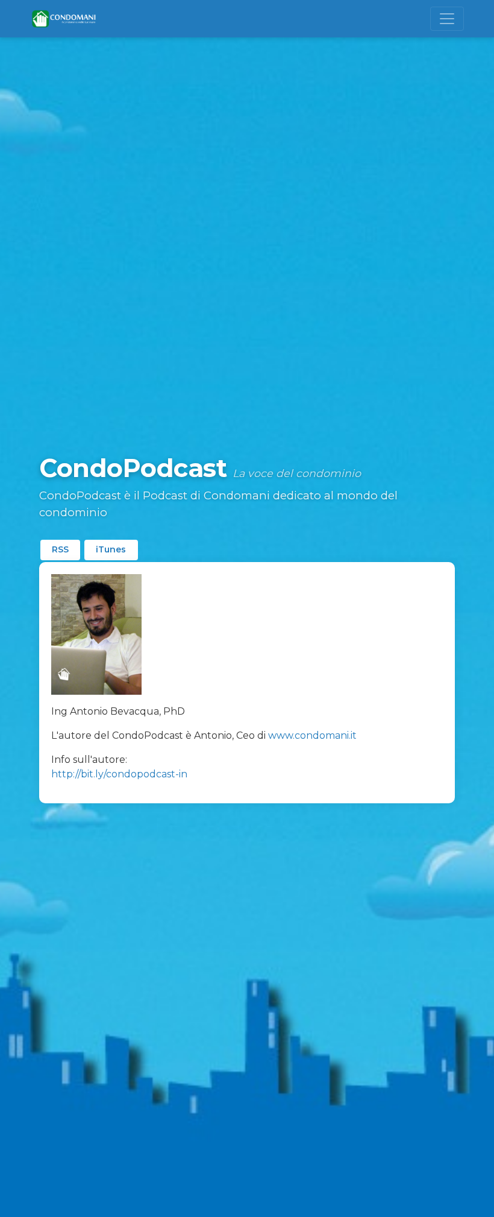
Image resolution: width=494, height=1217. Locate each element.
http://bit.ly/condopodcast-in (119, 774)
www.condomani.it (312, 735)
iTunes (111, 549)
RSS (60, 549)
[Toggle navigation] (447, 19)
